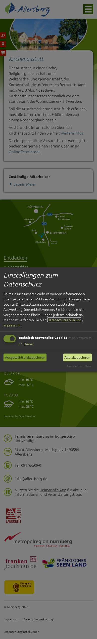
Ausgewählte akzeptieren (25, 357)
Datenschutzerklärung (64, 319)
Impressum (11, 324)
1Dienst (26, 343)
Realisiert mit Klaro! (79, 366)
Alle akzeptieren (77, 357)
